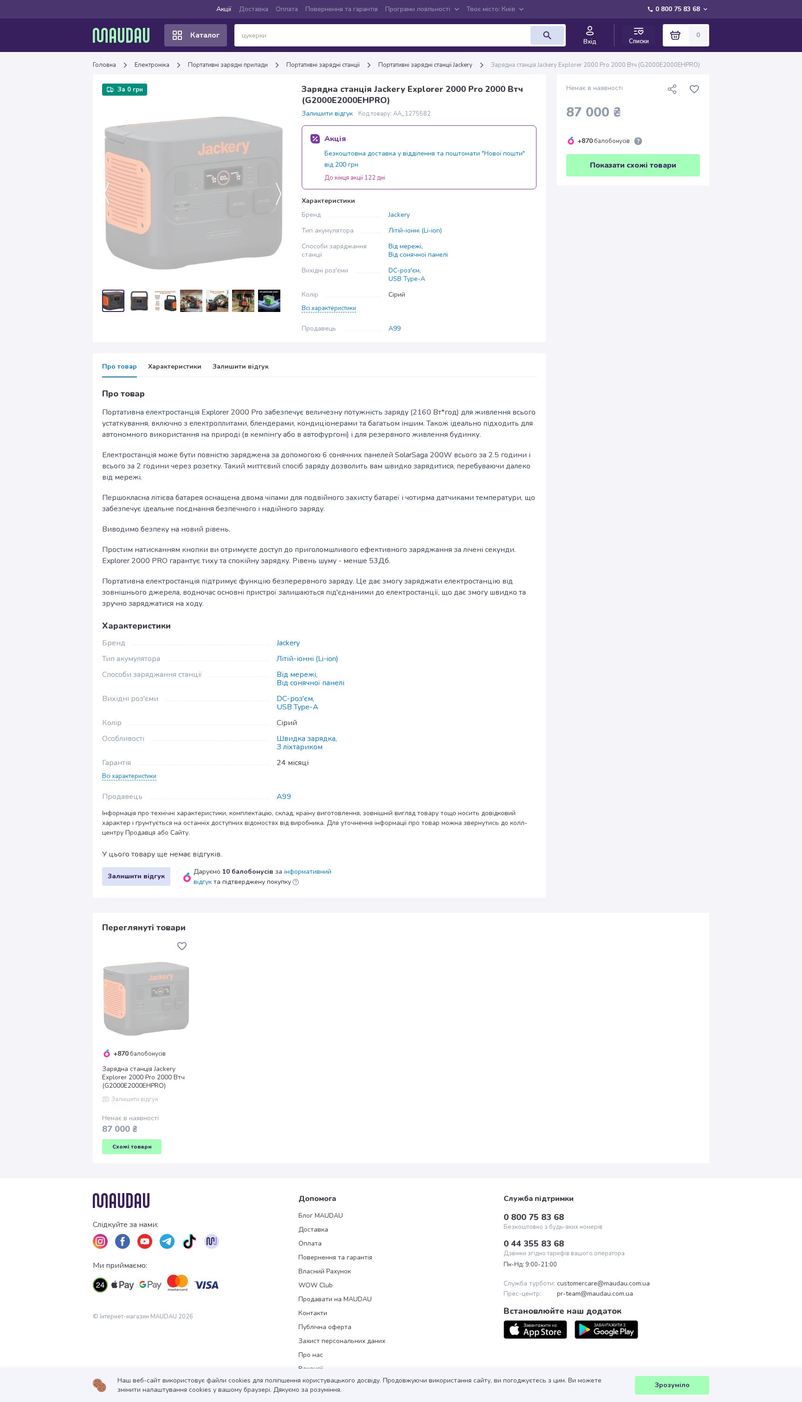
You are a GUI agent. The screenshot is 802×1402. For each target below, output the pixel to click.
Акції (224, 9)
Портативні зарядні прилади (228, 65)
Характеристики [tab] (174, 367)
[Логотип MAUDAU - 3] (195, 1200)
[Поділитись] (672, 89)
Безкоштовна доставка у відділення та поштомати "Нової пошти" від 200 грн (424, 159)
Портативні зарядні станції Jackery (425, 65)
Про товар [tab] (119, 367)
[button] (329, 308)
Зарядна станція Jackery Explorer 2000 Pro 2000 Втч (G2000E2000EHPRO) (143, 1077)
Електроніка (152, 65)
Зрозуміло (672, 1385)
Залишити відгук (327, 114)
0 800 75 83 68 (677, 9)
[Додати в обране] (694, 89)
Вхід (589, 42)
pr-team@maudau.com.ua (595, 1294)
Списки (639, 41)
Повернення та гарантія (341, 9)
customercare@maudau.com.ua (603, 1283)
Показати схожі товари (633, 165)
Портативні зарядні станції (323, 65)
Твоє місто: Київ (490, 9)
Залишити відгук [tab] (241, 367)
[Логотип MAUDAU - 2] (125, 35)
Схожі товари (132, 1146)
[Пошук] (547, 35)
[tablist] (319, 370)
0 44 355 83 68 (534, 1243)
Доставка (253, 9)
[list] (100, 1241)
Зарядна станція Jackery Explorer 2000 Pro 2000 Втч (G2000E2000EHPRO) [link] (595, 65)
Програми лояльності (417, 9)
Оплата (287, 9)
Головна (104, 65)
